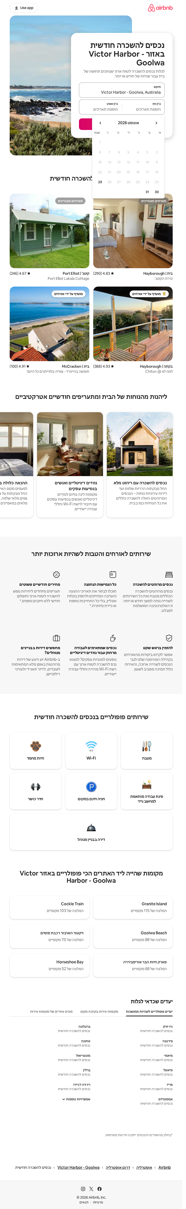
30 (157, 192)
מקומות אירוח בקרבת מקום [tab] (99, 1011)
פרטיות (98, 1202)
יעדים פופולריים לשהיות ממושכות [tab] (149, 1011)
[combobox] (122, 92)
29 (100, 182)
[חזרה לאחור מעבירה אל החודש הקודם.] (156, 123)
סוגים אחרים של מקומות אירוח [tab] (51, 1011)
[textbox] (143, 109)
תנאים (83, 1202)
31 (147, 192)
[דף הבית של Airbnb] (160, 7)
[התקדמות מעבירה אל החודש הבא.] (100, 123)
